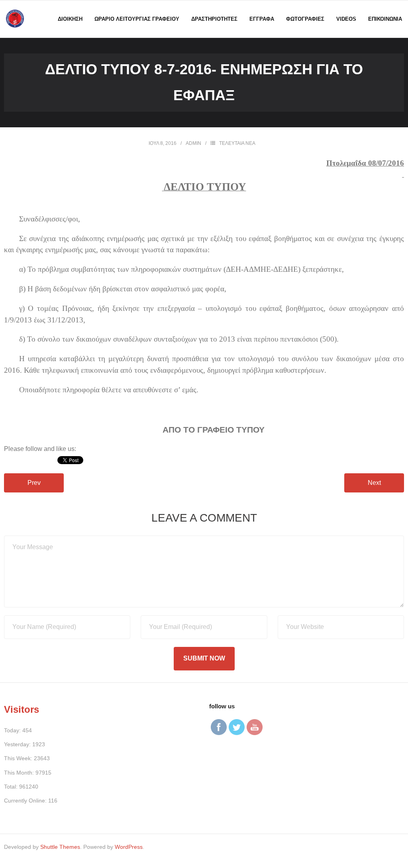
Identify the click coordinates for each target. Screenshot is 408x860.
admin (193, 143)
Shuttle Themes (60, 847)
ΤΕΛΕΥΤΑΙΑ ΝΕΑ (237, 143)
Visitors (21, 709)
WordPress (129, 847)
